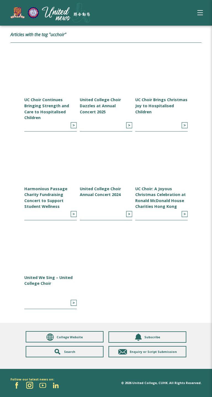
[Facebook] (16, 385)
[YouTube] (42, 385)
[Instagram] (29, 385)
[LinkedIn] (55, 385)
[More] (73, 125)
